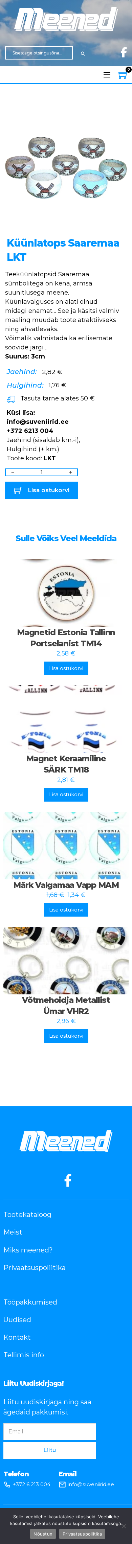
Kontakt (17, 1337)
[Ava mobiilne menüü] (107, 74)
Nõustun (43, 1534)
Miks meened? (28, 1250)
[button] (118, 113)
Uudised (17, 1320)
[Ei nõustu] (123, 1526)
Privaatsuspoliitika (34, 1268)
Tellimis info (23, 1355)
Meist (12, 1232)
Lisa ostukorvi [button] (66, 668)
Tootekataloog (27, 1215)
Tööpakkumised (30, 1302)
